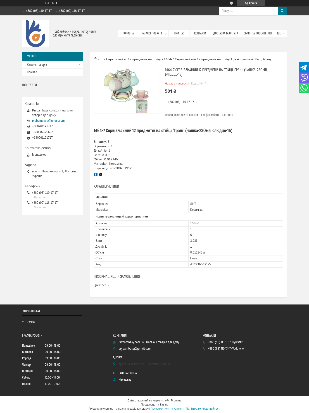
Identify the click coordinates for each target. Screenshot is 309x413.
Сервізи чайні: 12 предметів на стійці (133, 59)
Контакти (200, 33)
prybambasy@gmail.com (48, 120)
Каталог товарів (152, 33)
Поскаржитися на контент (167, 408)
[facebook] (95, 175)
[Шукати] (282, 11)
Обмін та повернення (258, 33)
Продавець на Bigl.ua (154, 404)
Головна (128, 33)
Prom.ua (176, 400)
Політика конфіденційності (203, 408)
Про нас (179, 33)
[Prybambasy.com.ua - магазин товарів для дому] (35, 33)
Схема (31, 322)
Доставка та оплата (225, 33)
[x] (100, 175)
